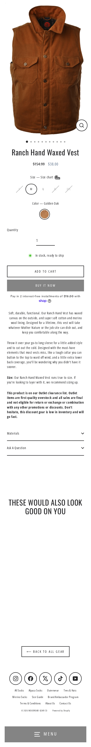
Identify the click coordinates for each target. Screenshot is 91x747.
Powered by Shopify (61, 710)
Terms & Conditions (30, 703)
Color (45, 203)
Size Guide (37, 697)
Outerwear (53, 690)
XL (55, 189)
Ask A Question (16, 448)
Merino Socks (19, 697)
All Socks (19, 690)
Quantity (12, 230)
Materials (13, 433)
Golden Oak (44, 214)
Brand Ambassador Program (63, 697)
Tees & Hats (70, 690)
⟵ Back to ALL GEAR (45, 651)
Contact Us (65, 703)
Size (42, 177)
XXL (68, 189)
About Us (50, 703)
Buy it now (45, 285)
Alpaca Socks (35, 690)
